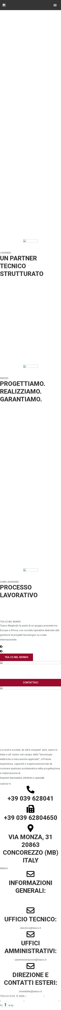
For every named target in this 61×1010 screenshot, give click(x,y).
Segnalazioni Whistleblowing (41, 1000)
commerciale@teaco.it (31, 904)
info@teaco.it (30, 899)
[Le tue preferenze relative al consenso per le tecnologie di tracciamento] (5, 1005)
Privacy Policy (35, 996)
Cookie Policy (53, 996)
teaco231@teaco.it (12, 1000)
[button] (55, 5)
